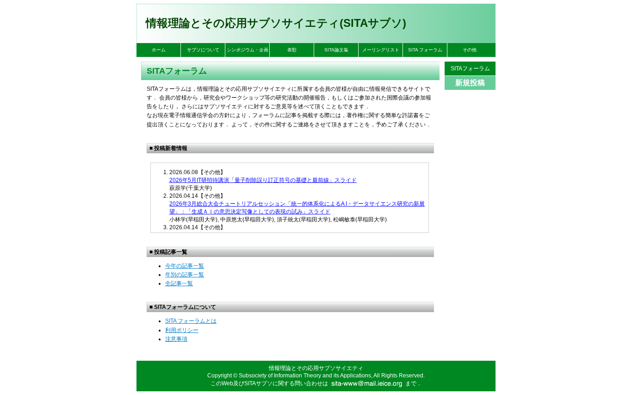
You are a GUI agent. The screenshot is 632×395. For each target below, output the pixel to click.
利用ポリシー (181, 330)
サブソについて (203, 49)
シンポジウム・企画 (247, 49)
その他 (470, 49)
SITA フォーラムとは (191, 321)
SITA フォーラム (425, 49)
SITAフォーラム (470, 68)
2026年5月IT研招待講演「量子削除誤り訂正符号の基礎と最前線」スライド (263, 180)
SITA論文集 (336, 49)
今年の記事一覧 (184, 266)
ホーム (159, 49)
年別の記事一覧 (184, 274)
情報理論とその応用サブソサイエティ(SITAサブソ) (276, 23)
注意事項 (176, 339)
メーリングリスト (380, 49)
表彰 (292, 49)
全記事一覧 (179, 283)
